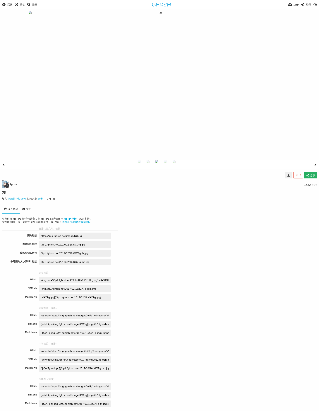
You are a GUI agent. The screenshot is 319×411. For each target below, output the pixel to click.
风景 (40, 198)
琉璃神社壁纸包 (17, 198)
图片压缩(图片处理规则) (76, 222)
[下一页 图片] (315, 164)
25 (4, 192)
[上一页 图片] (3, 164)
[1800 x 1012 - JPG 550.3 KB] (288, 175)
